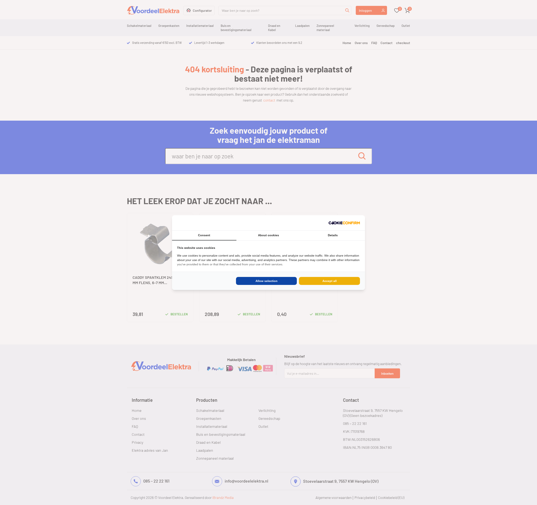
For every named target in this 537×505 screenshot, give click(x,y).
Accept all (329, 281)
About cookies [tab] (268, 235)
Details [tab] (333, 235)
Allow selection (266, 281)
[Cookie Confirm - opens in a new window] (344, 222)
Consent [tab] (204, 235)
